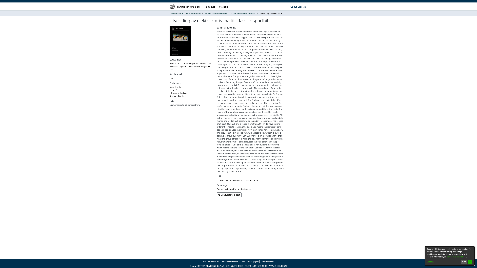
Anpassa (430, 262)
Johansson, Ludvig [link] (178, 93)
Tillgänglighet (252, 262)
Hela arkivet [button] (209, 6)
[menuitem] (209, 6)
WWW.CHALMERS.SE (278, 266)
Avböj (464, 262)
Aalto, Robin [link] (175, 87)
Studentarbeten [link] (193, 13)
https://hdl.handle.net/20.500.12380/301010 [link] (237, 180)
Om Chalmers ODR (211, 262)
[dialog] (450, 256)
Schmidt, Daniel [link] (177, 96)
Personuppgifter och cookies (233, 262)
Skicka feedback (267, 262)
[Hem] (172, 6)
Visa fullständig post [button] (230, 194)
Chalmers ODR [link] (176, 13)
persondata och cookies (456, 257)
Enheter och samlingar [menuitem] (188, 6)
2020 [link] (172, 78)
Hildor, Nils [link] (174, 90)
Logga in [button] (302, 6)
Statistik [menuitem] (223, 6)
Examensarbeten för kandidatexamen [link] (243, 13)
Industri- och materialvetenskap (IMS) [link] (216, 13)
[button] (291, 6)
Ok (470, 262)
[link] (190, 66)
